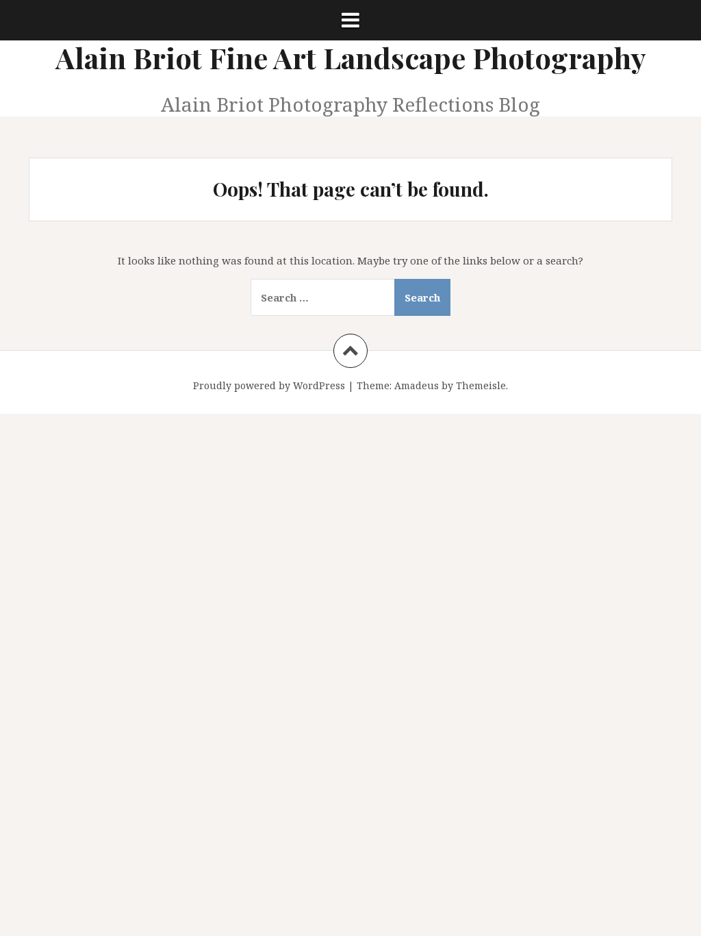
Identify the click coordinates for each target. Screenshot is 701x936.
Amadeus (416, 385)
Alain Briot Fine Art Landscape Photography (350, 57)
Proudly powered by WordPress (269, 385)
